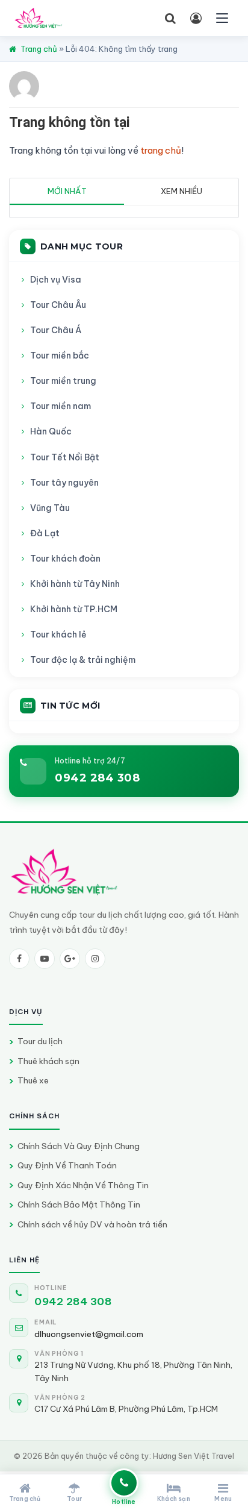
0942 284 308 (97, 778)
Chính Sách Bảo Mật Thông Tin (78, 1204)
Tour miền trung (63, 380)
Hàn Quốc (51, 431)
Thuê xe (33, 1080)
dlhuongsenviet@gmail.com (88, 1334)
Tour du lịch (40, 1041)
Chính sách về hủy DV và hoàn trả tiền (92, 1224)
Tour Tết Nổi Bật (64, 457)
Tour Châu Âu (58, 304)
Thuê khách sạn (48, 1061)
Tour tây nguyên (64, 482)
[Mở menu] (222, 18)
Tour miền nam (60, 406)
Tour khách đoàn (65, 558)
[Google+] (70, 958)
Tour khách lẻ (58, 634)
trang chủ (160, 150)
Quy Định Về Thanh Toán (67, 1165)
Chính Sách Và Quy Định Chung (78, 1146)
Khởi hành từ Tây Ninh (75, 583)
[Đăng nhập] (196, 18)
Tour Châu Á (55, 330)
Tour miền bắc (59, 355)
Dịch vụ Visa (55, 279)
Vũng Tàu (50, 508)
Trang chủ (38, 49)
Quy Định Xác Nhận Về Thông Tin (83, 1185)
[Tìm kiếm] (170, 18)
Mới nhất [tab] (67, 191)
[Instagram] (95, 958)
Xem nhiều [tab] (181, 191)
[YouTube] (44, 958)
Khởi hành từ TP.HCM (73, 609)
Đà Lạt (45, 533)
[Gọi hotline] (124, 1482)
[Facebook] (19, 958)
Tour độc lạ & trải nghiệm (82, 659)
